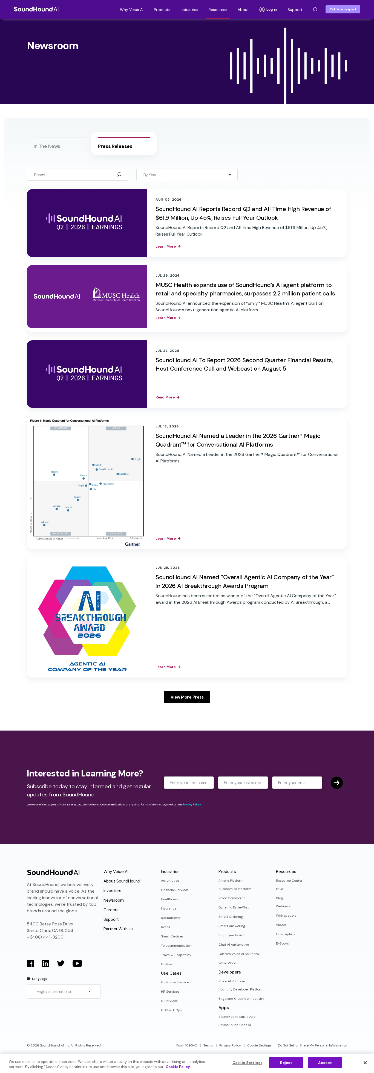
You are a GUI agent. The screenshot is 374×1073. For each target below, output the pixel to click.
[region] (187, 1063)
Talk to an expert (343, 9)
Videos (281, 925)
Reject (286, 1062)
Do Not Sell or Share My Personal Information (312, 1045)
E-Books (282, 943)
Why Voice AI (131, 9)
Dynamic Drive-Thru (233, 907)
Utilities (167, 964)
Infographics (285, 934)
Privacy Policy (191, 804)
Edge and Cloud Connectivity (241, 998)
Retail (165, 927)
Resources (218, 9)
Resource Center (289, 880)
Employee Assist (231, 935)
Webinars (283, 906)
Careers (111, 909)
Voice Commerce (231, 898)
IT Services (169, 1001)
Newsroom (113, 900)
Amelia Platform (230, 880)
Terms (208, 1045)
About (243, 9)
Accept (325, 1062)
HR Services (170, 991)
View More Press (187, 697)
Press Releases (115, 146)
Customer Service (175, 982)
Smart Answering (231, 926)
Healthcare (169, 899)
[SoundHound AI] (36, 9)
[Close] (365, 1063)
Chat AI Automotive (233, 944)
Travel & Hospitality (176, 955)
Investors (112, 890)
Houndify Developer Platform (240, 989)
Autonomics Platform (234, 889)
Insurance (168, 908)
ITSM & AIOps (171, 1010)
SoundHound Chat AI (234, 1025)
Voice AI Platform (231, 981)
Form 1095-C (186, 1045)
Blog (279, 898)
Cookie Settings (259, 1045)
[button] (315, 9)
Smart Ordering (230, 916)
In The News (47, 146)
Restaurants (170, 918)
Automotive (170, 880)
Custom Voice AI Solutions (238, 954)
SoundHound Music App (237, 1017)
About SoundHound (121, 881)
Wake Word (227, 963)
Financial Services (175, 890)
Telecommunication (176, 945)
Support (295, 9)
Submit (336, 782)
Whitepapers (286, 915)
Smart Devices (172, 936)
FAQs (280, 889)
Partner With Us (118, 929)
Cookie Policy (178, 1067)
